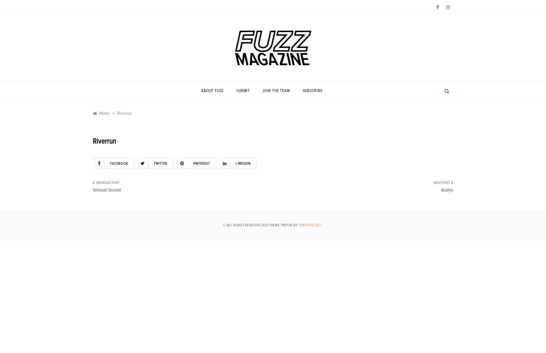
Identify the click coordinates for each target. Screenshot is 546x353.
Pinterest (201, 163)
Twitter (161, 163)
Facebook (119, 163)
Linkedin (243, 163)
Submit (243, 91)
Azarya (447, 190)
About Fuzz (212, 91)
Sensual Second (107, 190)
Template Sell (310, 225)
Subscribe (313, 91)
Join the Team (276, 91)
